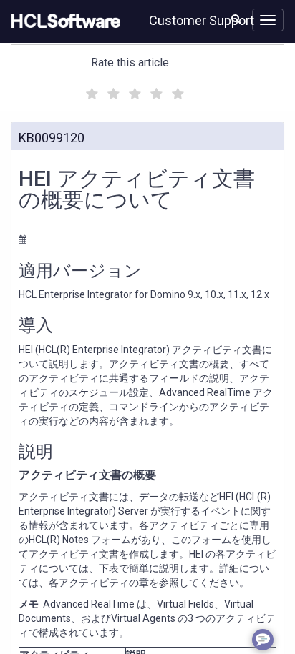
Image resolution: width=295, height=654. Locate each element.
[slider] (133, 91)
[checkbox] (90, 90)
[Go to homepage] (63, 21)
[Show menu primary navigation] (268, 20)
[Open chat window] (263, 639)
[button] (235, 19)
